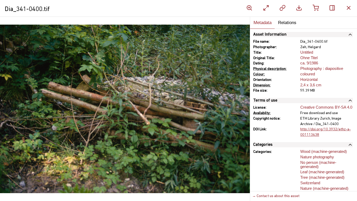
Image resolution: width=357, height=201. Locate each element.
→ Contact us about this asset (276, 196)
